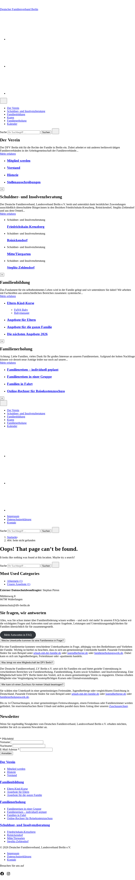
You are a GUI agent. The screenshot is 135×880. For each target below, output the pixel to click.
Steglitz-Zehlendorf (20, 267)
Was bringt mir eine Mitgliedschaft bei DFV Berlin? (27, 662)
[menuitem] (71, 108)
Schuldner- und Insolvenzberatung (26, 111)
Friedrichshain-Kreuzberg (25, 226)
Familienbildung (16, 114)
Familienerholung (17, 120)
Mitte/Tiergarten (19, 254)
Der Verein (13, 108)
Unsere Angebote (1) (18, 584)
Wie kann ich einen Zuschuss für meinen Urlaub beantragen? (32, 684)
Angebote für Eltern (21, 320)
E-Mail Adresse (9, 749)
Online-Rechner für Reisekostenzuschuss (36, 391)
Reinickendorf (17, 240)
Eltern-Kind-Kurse (20, 303)
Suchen (46, 132)
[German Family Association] (33, 66)
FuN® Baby (21, 309)
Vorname (5, 742)
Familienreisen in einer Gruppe (29, 376)
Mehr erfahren (8, 153)
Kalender (12, 123)
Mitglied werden (18, 160)
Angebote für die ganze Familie (29, 327)
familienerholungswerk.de (108, 653)
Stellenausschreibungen (24, 182)
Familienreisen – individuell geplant (32, 369)
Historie (12, 175)
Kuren (10, 117)
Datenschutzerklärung (19, 519)
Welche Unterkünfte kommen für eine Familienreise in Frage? (32, 640)
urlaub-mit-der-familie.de (47, 653)
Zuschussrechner (118, 706)
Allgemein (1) (14, 581)
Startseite (12, 537)
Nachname (6, 745)
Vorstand (13, 168)
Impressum (13, 516)
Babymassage (21, 312)
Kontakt (11, 522)
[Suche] (33, 93)
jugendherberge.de (77, 653)
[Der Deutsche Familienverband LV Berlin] (33, 39)
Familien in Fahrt (20, 384)
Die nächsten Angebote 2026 (27, 334)
